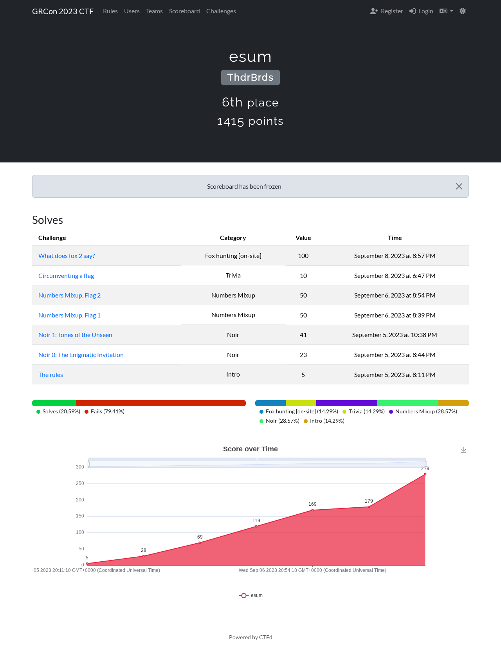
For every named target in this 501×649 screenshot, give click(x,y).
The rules (50, 374)
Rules (110, 10)
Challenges (221, 10)
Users (132, 10)
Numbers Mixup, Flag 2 (69, 295)
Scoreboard (184, 10)
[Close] (459, 186)
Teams (154, 10)
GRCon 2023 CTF (63, 11)
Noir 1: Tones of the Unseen (75, 334)
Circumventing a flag (66, 275)
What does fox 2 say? (66, 255)
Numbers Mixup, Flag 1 (69, 315)
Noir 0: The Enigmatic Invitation (81, 354)
